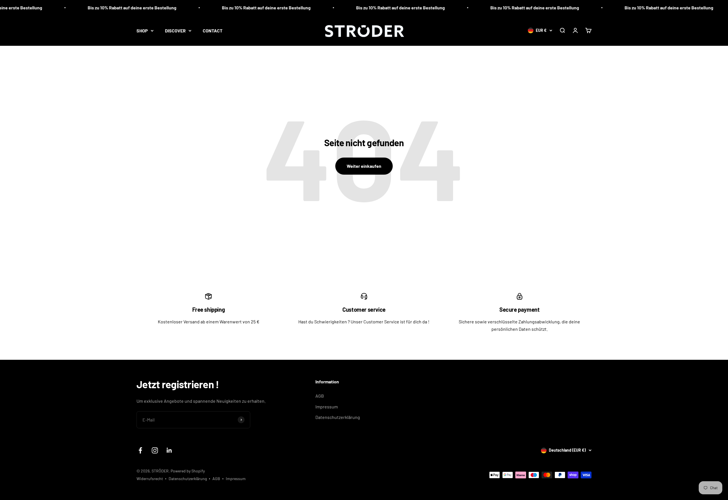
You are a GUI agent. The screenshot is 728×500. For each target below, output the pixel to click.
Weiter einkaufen (364, 166)
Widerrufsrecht (149, 478)
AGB (319, 395)
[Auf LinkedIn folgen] (169, 450)
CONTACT (212, 30)
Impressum (326, 406)
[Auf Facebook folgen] (140, 450)
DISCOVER (175, 30)
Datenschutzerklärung (337, 417)
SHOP (142, 30)
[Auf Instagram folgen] (155, 450)
